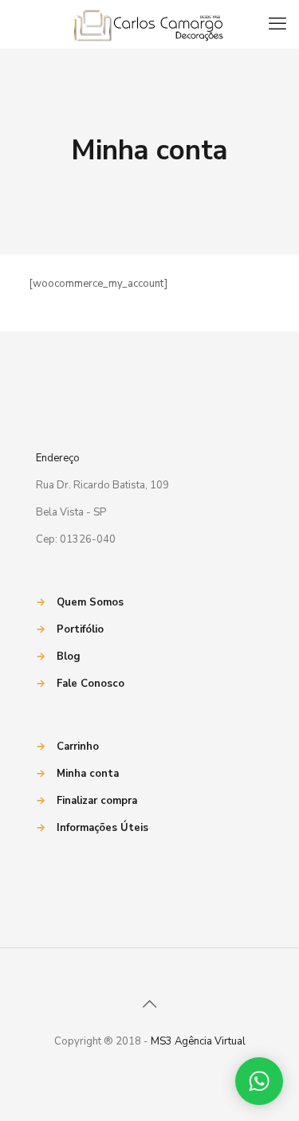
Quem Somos (90, 602)
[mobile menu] (277, 23)
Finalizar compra (97, 801)
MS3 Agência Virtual (198, 1041)
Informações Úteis (102, 828)
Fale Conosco (90, 683)
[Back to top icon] (150, 1004)
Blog (69, 656)
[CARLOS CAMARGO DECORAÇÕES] (149, 24)
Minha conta (88, 773)
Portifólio (80, 629)
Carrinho (78, 746)
